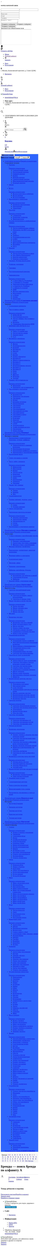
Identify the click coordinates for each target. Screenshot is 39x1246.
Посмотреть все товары (21, 300)
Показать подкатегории (28, 161)
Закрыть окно (5, 1196)
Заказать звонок (11, 1207)
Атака (26, 1179)
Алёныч (19, 1179)
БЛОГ (11, 1224)
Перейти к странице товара (10, 1198)
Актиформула (19, 1177)
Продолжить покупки (8, 1194)
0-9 (9, 1155)
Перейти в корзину (22, 1194)
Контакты (8, 74)
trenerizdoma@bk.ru (11, 97)
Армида (27, 1177)
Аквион (11, 1181)
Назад (17, 157)
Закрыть (25, 157)
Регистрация (9, 65)
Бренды (11, 1226)
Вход (6, 63)
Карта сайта (13, 1223)
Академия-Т (11, 1178)
